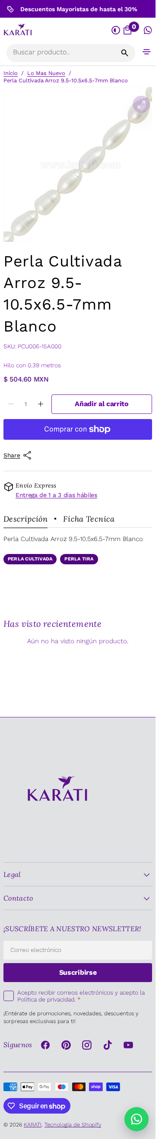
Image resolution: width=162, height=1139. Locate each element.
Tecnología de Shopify (72, 1124)
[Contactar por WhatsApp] (136, 1119)
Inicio (10, 73)
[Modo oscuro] (116, 30)
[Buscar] (124, 53)
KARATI (32, 1124)
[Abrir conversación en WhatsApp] (148, 30)
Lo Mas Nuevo (46, 73)
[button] (146, 51)
